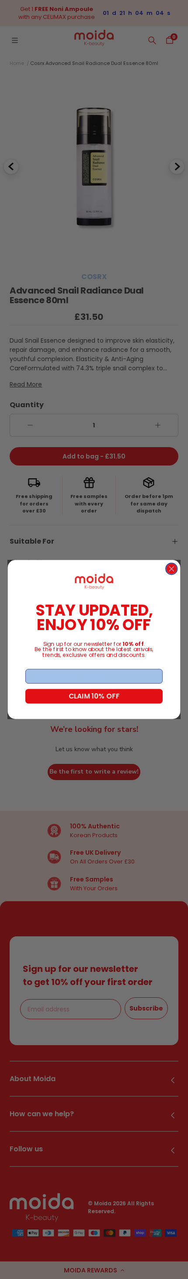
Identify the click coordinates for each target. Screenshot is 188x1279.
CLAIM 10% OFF (94, 696)
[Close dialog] (171, 569)
